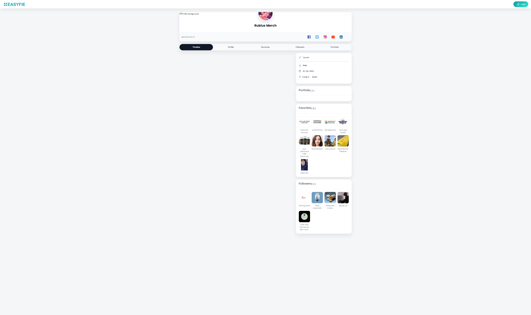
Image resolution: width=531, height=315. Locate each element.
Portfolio (335, 47)
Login (520, 4)
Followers (300, 47)
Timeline (196, 47)
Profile (231, 47)
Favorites (265, 47)
